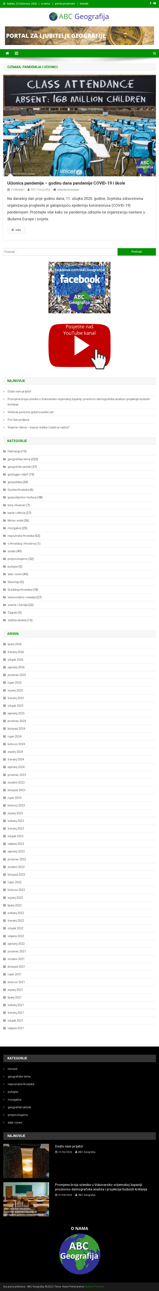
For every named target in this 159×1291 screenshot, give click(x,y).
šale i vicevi (15, 574)
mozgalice (14, 528)
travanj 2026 (16, 652)
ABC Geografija (40, 189)
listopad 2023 (16, 790)
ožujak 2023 (15, 836)
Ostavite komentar (68, 189)
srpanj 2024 (15, 751)
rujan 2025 (15, 682)
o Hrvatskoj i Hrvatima (22, 543)
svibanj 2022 (16, 913)
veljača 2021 (16, 1028)
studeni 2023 (16, 782)
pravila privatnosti (65, 3)
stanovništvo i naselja (22, 597)
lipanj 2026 (15, 644)
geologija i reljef (18, 474)
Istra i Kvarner (16, 505)
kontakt (84, 3)
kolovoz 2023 (16, 805)
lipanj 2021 (15, 997)
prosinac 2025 (17, 675)
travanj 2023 (16, 828)
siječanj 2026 (16, 667)
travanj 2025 (16, 698)
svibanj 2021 (16, 1005)
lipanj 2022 (15, 905)
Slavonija (13, 582)
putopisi (13, 566)
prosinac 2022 (17, 859)
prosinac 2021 (17, 951)
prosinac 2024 (17, 721)
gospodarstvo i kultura (22, 497)
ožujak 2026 (15, 659)
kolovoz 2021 (16, 982)
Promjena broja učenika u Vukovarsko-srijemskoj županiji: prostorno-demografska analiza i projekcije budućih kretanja (79, 401)
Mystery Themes (94, 1286)
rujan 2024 (15, 736)
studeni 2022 (16, 867)
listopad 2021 (16, 966)
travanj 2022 (16, 920)
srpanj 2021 (15, 989)
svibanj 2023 (16, 821)
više (18, 229)
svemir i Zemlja (18, 605)
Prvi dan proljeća (18, 419)
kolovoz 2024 (16, 744)
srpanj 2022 (15, 897)
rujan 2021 (15, 974)
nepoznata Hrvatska (21, 535)
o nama (45, 3)
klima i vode (15, 520)
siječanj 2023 (16, 851)
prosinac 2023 (17, 774)
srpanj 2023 (15, 813)
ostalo (12, 551)
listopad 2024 (16, 728)
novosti (12, 1068)
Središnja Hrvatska (20, 589)
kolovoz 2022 (16, 889)
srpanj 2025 (15, 690)
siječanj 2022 (16, 943)
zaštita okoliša (17, 620)
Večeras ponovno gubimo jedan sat (31, 412)
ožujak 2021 (15, 1020)
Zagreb (12, 612)
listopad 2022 (16, 874)
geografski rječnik (19, 466)
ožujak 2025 (15, 705)
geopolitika (15, 482)
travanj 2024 (16, 759)
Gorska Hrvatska (18, 489)
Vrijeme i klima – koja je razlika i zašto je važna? (39, 427)
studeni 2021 (16, 959)
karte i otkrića (16, 513)
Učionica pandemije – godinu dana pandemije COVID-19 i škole (66, 183)
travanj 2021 (16, 1012)
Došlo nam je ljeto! (19, 391)
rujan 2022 (15, 882)
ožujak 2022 (15, 928)
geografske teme (19, 459)
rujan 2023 (15, 797)
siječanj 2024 (16, 767)
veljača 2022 (16, 936)
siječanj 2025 (16, 713)
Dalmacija (14, 451)
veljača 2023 (16, 843)
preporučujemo (18, 559)
